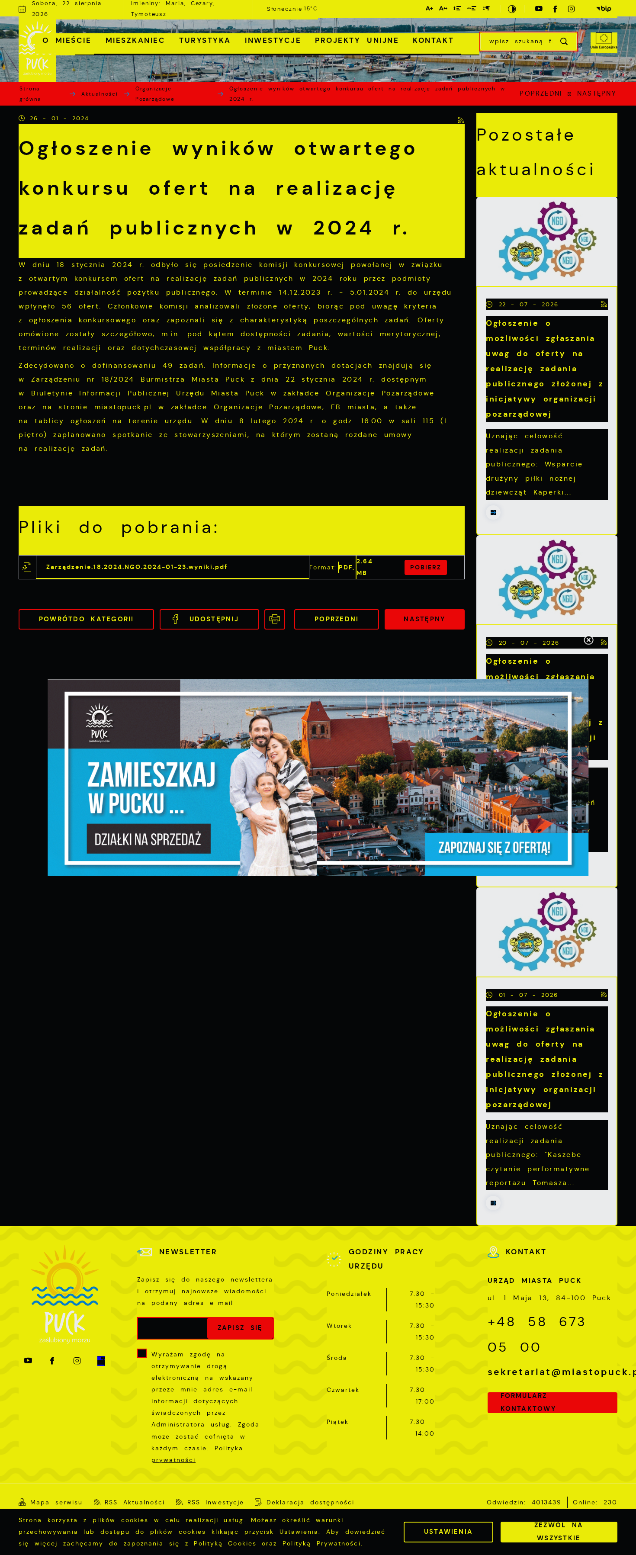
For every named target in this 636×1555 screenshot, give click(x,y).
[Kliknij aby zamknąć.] (588, 640)
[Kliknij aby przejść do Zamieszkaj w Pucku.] (318, 777)
